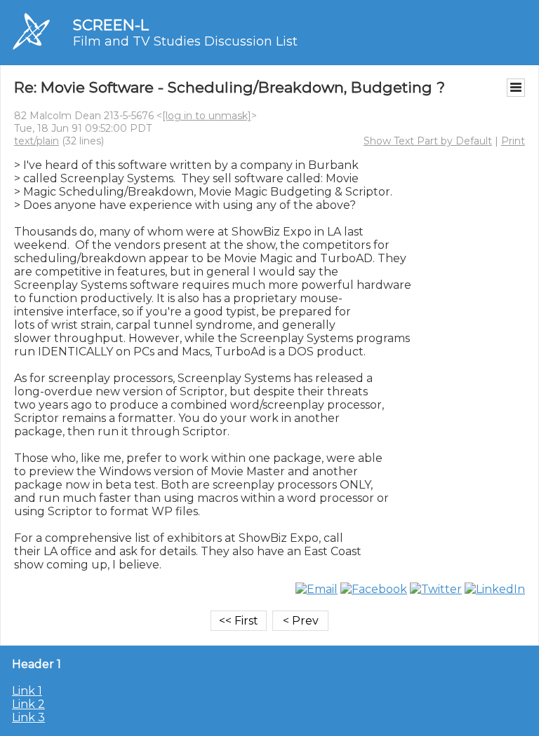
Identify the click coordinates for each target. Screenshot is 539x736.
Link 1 (27, 690)
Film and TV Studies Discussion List (185, 41)
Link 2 (28, 704)
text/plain (36, 141)
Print (513, 141)
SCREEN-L (111, 25)
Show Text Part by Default (428, 141)
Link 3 (28, 717)
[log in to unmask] (206, 115)
